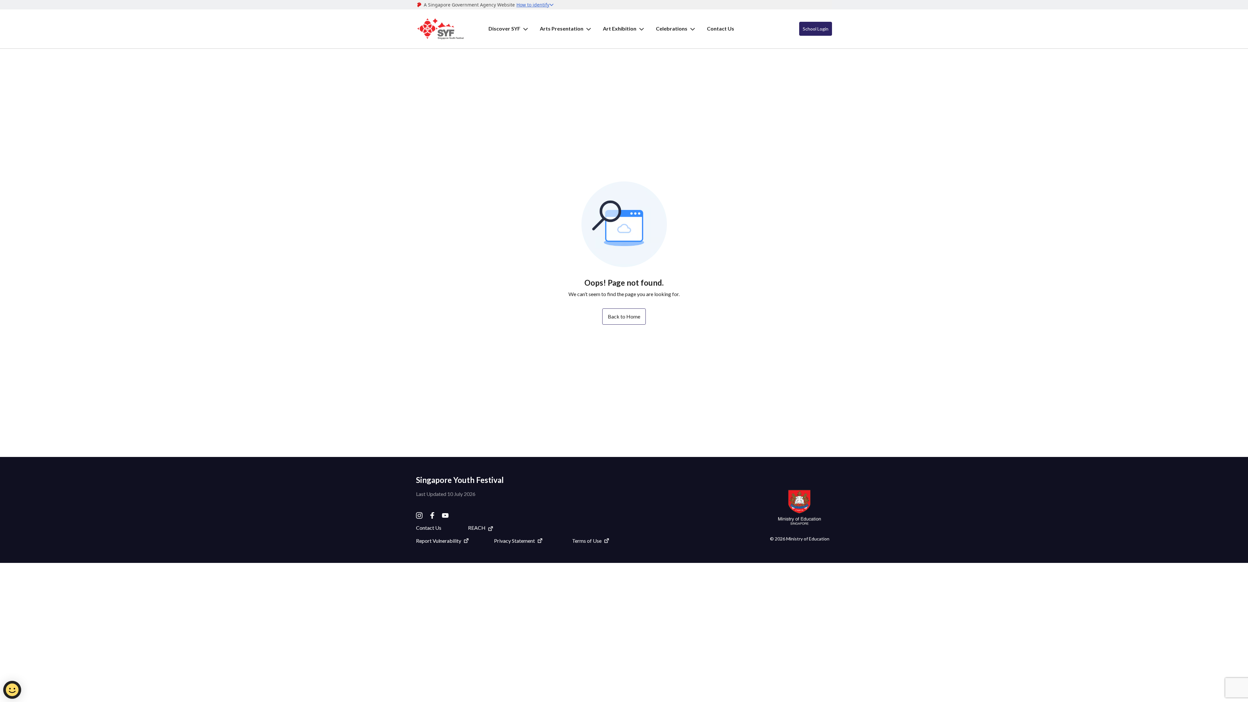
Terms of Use (587, 541)
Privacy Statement (514, 541)
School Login (815, 29)
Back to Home (624, 316)
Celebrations (671, 28)
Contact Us (720, 28)
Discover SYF (504, 28)
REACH (477, 528)
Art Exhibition (619, 28)
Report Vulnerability (438, 541)
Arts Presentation (561, 28)
